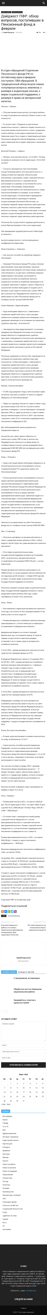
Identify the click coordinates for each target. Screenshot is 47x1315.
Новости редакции (10, 1171)
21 (4, 1096)
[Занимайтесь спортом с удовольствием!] (7, 1003)
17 (24, 1092)
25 (30, 1096)
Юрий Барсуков (8, 32)
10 (24, 1088)
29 (11, 1101)
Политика (6, 1185)
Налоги (5, 1161)
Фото (5, 1222)
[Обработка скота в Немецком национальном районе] (7, 992)
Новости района (6, 12)
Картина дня (7, 1144)
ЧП (4, 1226)
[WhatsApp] (9, 911)
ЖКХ (4, 1130)
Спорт (5, 1212)
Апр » (9, 1104)
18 (30, 1092)
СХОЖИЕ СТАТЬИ (9, 972)
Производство (8, 1192)
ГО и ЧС (6, 1126)
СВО (4, 1198)
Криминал (6, 1150)
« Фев (3, 1104)
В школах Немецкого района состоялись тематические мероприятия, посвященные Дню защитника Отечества (12, 930)
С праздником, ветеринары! (27, 978)
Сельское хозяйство (10, 1205)
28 (4, 1101)
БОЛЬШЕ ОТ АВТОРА (26, 972)
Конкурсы (6, 1147)
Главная (23, 1308)
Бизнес (5, 1120)
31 (24, 1101)
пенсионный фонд (14, 916)
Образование (8, 1174)
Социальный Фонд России (13, 1209)
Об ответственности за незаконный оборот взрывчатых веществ (37, 927)
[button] (44, 3)
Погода (5, 1181)
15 (11, 1092)
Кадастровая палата (11, 1140)
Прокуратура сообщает (12, 1195)
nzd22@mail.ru (31, 1291)
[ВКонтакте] (5, 911)
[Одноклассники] (2, 911)
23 (17, 1096)
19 (36, 1092)
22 (11, 1096)
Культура (6, 1154)
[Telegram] (12, 911)
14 (4, 1092)
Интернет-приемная (10, 1137)
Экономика (7, 1229)
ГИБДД (5, 1123)
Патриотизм (7, 1178)
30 (17, 1101)
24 (24, 1096)
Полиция (6, 1188)
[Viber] (15, 911)
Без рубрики (7, 1116)
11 (30, 1088)
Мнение (6, 1157)
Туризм (5, 1219)
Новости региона (17, 12)
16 (17, 1092)
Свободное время (10, 1202)
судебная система (10, 1216)
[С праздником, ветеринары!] (7, 981)
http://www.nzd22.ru (23, 961)
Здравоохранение (9, 1133)
